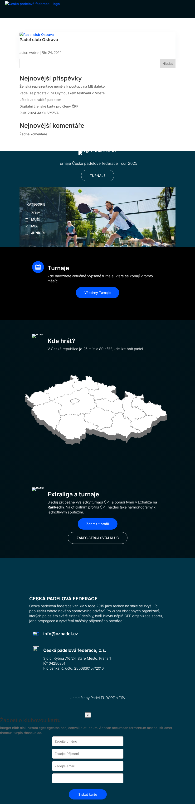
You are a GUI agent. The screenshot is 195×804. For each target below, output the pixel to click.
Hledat (167, 63)
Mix (34, 226)
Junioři (38, 233)
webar (34, 53)
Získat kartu (87, 794)
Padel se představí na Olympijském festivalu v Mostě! (63, 93)
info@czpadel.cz (60, 633)
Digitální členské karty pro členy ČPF (49, 106)
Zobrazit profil (97, 524)
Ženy (35, 213)
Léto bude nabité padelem (40, 100)
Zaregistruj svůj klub (98, 538)
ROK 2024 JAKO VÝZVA (39, 113)
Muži (35, 219)
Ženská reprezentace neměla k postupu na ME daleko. (63, 86)
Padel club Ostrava (39, 39)
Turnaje (97, 176)
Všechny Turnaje (97, 293)
